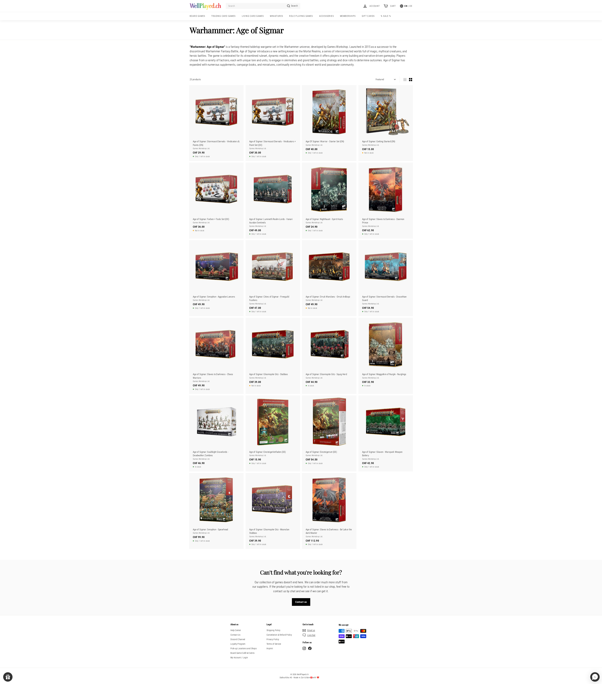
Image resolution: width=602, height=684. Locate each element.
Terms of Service (274, 644)
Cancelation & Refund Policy (279, 635)
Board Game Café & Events (242, 653)
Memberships (348, 16)
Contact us (301, 601)
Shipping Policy (273, 630)
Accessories (326, 16)
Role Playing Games (301, 16)
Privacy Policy (273, 639)
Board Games (197, 16)
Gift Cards (368, 16)
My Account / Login (239, 657)
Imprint (270, 648)
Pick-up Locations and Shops (243, 648)
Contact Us (235, 635)
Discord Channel (237, 639)
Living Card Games (253, 16)
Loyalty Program (238, 644)
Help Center (235, 630)
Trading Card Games (223, 16)
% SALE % (386, 16)
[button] (595, 677)
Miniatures (276, 16)
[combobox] (263, 6)
